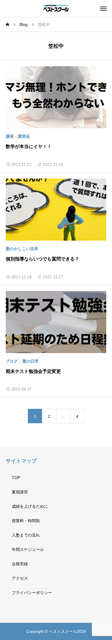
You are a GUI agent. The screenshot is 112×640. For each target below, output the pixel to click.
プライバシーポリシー (32, 592)
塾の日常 (31, 361)
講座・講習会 (18, 136)
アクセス (20, 578)
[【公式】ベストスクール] (56, 8)
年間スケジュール (28, 549)
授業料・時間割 (26, 520)
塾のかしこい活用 (22, 248)
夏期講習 (20, 492)
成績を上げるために (30, 506)
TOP (16, 477)
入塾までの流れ (26, 535)
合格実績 (20, 564)
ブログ (12, 361)
